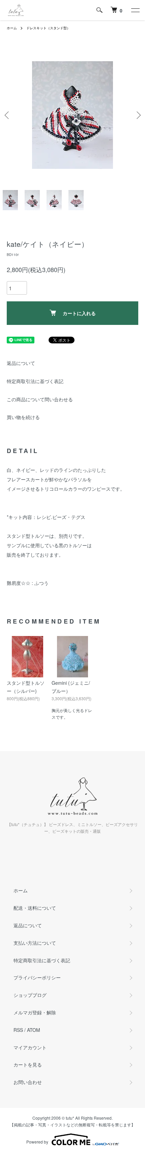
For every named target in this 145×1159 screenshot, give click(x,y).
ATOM (33, 1029)
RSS (18, 1029)
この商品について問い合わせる (40, 399)
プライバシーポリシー (37, 977)
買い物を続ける (23, 417)
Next (137, 115)
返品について (21, 363)
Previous (7, 115)
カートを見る (27, 1064)
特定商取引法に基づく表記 (35, 381)
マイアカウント (30, 1047)
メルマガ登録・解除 (34, 1012)
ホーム (12, 28)
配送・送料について (34, 907)
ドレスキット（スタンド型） (48, 28)
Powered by (37, 1142)
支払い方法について (34, 942)
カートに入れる (79, 313)
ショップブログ (30, 995)
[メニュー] (135, 10)
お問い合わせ (27, 1082)
